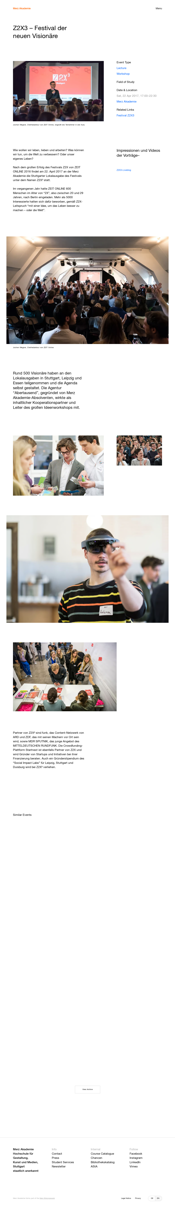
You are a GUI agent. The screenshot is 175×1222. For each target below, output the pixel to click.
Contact (57, 1153)
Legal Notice (126, 1198)
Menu (159, 8)
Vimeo (134, 1166)
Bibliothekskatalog (103, 1162)
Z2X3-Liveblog (124, 170)
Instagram (136, 1158)
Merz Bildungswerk (47, 1198)
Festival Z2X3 (125, 115)
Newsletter (59, 1166)
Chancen (96, 1158)
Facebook (136, 1153)
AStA (94, 1166)
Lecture (121, 68)
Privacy (138, 1198)
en (158, 1198)
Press (55, 1158)
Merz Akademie (22, 8)
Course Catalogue (102, 1153)
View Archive (87, 1089)
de (152, 1198)
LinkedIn (135, 1162)
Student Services (63, 1162)
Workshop (123, 74)
